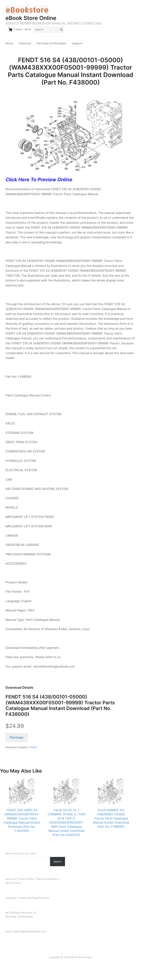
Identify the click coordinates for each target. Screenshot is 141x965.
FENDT (33, 747)
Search (57, 861)
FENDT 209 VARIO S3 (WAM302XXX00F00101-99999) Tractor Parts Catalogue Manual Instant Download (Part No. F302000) (22, 820)
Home (9, 43)
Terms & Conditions (47, 879)
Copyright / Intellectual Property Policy (27, 897)
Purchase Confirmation (51, 43)
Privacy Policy (26, 879)
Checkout (25, 43)
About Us (11, 879)
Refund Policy (13, 882)
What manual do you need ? (21, 853)
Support (77, 43)
